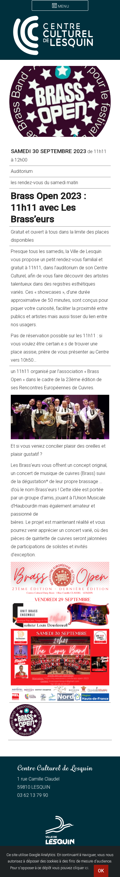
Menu (63, 6)
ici (86, 868)
